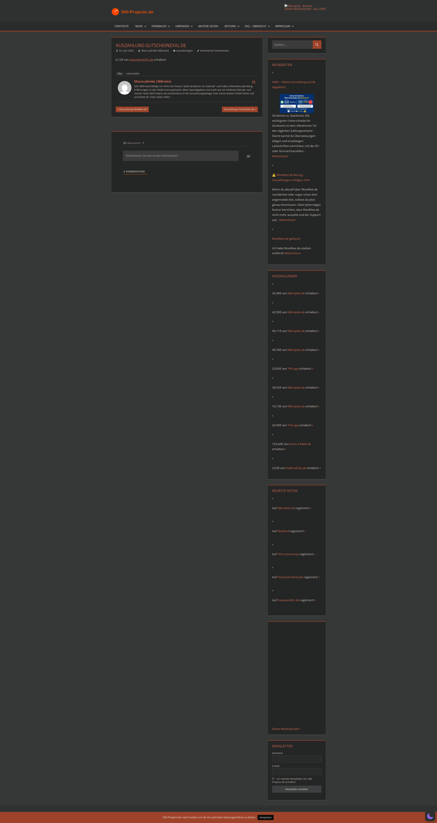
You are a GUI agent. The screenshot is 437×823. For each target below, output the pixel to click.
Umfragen (182, 26)
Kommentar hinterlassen (214, 50)
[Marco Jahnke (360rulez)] (124, 93)
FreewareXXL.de (288, 600)
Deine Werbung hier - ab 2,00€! (305, 9)
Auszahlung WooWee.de (133, 109)
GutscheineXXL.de (141, 60)
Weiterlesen (280, 156)
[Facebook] (254, 82)
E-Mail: (276, 766)
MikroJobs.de (296, 312)
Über (119, 73)
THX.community (288, 554)
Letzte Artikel (132, 73)
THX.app (293, 368)
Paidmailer (159, 26)
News (139, 26)
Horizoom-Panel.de (290, 577)
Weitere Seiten (208, 26)
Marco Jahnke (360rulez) (155, 50)
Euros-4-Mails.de (300, 444)
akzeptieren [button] (266, 817)
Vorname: (277, 753)
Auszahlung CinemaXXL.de (239, 109)
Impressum (282, 26)
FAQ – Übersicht (255, 26)
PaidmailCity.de (296, 468)
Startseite (122, 26)
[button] (430, 816)
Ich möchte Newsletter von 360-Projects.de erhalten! (292, 780)
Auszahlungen (184, 50)
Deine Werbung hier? (286, 729)
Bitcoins (230, 26)
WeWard (283, 531)
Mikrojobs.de (296, 293)
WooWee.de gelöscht (286, 239)
